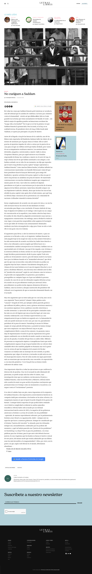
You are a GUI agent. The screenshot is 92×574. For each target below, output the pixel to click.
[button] (5, 3)
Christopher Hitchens (21, 477)
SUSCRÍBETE (84, 3)
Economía (10, 545)
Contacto (67, 550)
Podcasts (48, 543)
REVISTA (48, 547)
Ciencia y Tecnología (38, 17)
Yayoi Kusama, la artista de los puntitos (80, 21)
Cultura (9, 542)
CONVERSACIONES (31, 540)
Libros (9, 555)
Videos (47, 542)
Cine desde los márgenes (65, 124)
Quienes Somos (68, 547)
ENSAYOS (29, 552)
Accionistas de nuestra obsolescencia (37, 21)
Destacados (48, 552)
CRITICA (10, 552)
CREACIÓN (29, 545)
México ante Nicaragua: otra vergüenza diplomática (15, 21)
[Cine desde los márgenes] (65, 115)
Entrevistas (29, 542)
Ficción (28, 549)
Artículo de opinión (10, 467)
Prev (56, 116)
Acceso (66, 542)
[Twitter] (7, 106)
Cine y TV (10, 554)
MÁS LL (66, 540)
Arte (77, 17)
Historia (28, 554)
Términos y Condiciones (45, 569)
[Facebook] (5, 106)
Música (9, 557)
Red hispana (57, 17)
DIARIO (9, 540)
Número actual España (50, 550)
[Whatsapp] (12, 106)
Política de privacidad (55, 569)
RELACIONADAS (23, 486)
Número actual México (50, 549)
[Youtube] (70, 553)
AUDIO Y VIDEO (49, 540)
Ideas (28, 555)
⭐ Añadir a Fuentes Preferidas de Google (28, 459)
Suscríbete (59, 129)
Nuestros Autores (68, 549)
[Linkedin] (9, 106)
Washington (57, 18)
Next (74, 116)
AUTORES (65, 486)
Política (13, 17)
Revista (6, 91)
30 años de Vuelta (61, 156)
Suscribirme (67, 543)
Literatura (10, 549)
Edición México (60, 127)
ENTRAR (78, 3)
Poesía (28, 547)
